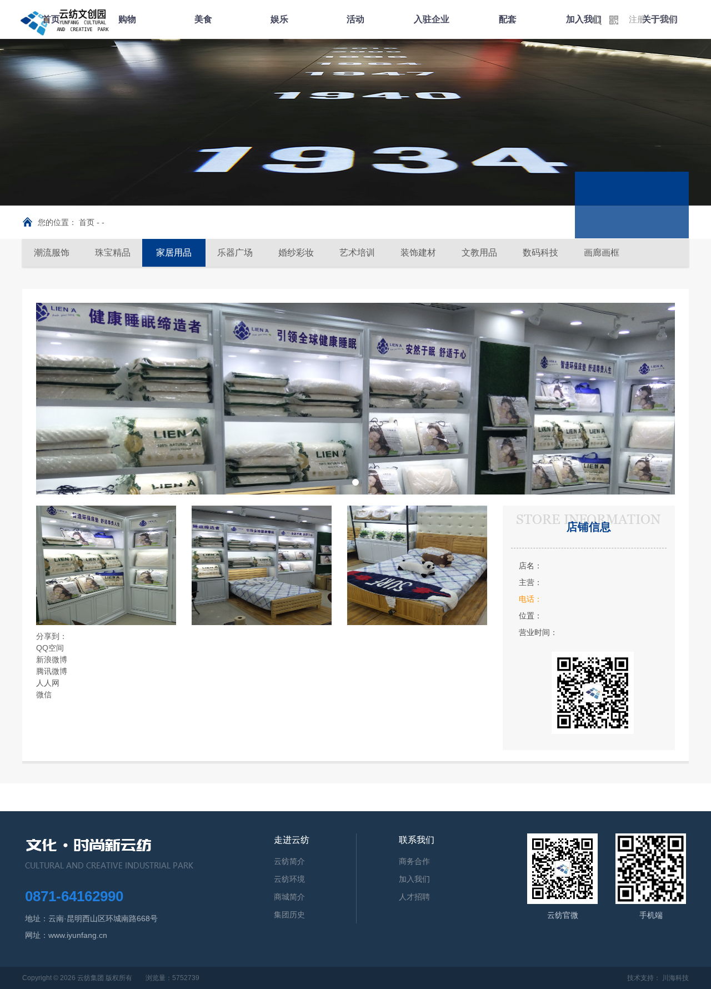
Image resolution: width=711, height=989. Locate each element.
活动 (355, 19)
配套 (508, 19)
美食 (203, 19)
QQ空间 (50, 647)
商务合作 (414, 861)
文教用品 (479, 252)
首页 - (90, 222)
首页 (51, 19)
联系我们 (416, 840)
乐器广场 (235, 252)
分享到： (51, 636)
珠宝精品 (113, 252)
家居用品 (174, 252)
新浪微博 (51, 659)
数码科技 (540, 252)
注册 (637, 19)
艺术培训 (357, 252)
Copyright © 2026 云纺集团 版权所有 (77, 978)
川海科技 (675, 978)
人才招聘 (414, 896)
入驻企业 (431, 19)
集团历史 (289, 914)
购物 (127, 19)
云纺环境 (289, 879)
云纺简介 (289, 861)
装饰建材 (418, 252)
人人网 (47, 682)
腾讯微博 (51, 671)
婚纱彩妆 (296, 252)
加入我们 (584, 19)
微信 (44, 694)
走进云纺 (291, 840)
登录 (669, 19)
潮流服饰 (51, 252)
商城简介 (289, 896)
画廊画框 (601, 252)
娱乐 (279, 19)
